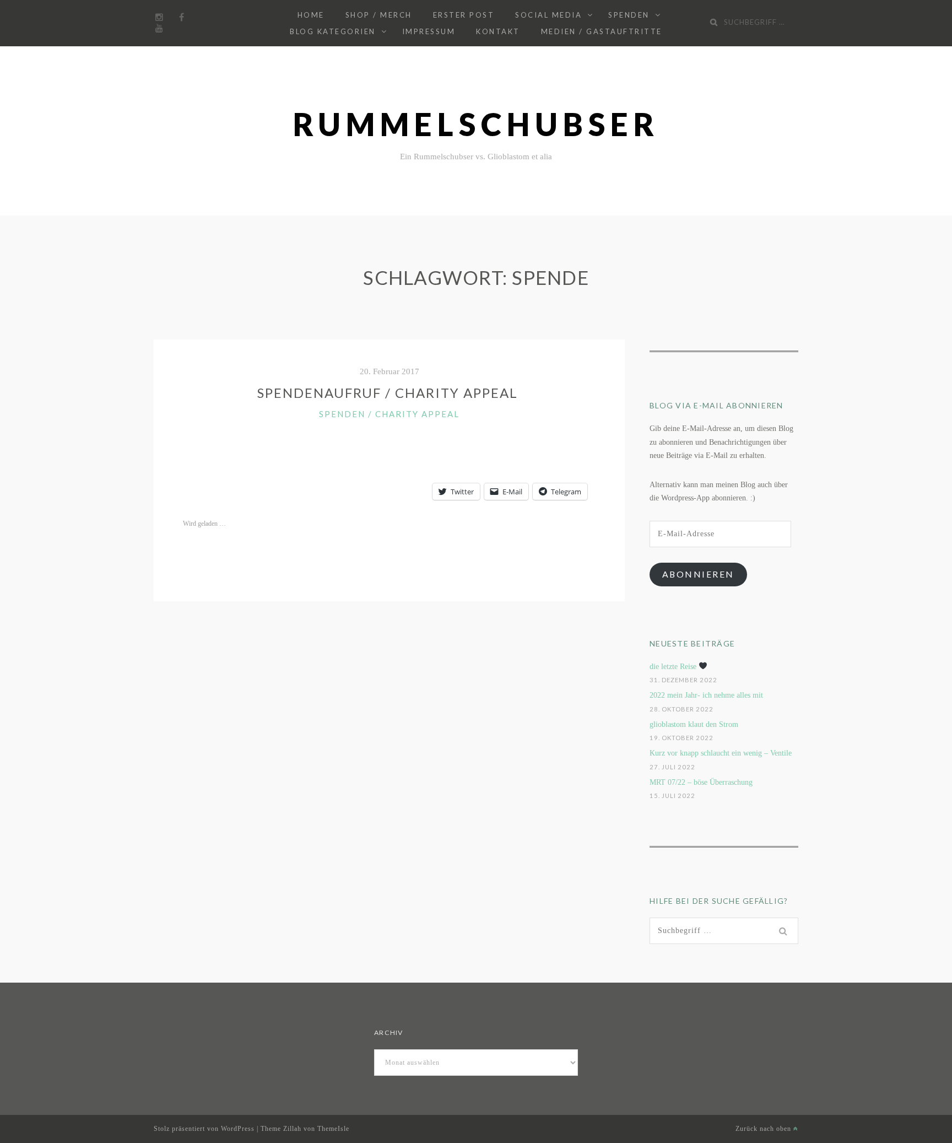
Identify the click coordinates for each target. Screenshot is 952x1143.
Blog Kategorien (333, 31)
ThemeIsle (333, 1129)
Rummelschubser (476, 124)
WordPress (238, 1129)
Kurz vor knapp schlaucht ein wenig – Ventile (721, 753)
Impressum (429, 31)
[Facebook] (181, 17)
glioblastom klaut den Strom (694, 724)
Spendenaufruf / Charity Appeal (389, 393)
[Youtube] (159, 28)
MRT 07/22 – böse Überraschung (701, 782)
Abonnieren (698, 574)
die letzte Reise (674, 666)
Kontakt (498, 31)
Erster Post (464, 14)
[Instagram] (159, 17)
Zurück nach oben (764, 1129)
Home (311, 14)
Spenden (629, 14)
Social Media (548, 14)
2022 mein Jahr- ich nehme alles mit (706, 695)
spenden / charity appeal (389, 414)
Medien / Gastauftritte (601, 31)
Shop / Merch (378, 14)
